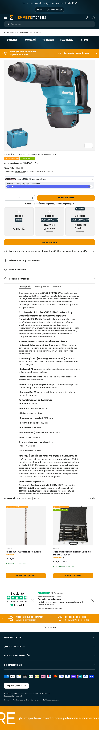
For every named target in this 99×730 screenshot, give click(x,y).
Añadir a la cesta (66, 198)
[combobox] (49, 24)
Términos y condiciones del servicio (26, 700)
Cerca (6, 700)
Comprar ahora (49, 242)
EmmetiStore (14, 694)
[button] (93, 17)
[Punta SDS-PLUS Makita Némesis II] (26, 525)
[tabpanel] (49, 393)
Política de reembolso (51, 700)
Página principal (10, 32)
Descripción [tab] (25, 286)
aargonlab (18, 696)
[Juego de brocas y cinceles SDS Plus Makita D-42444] (73, 525)
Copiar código (55, 9)
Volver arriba (49, 627)
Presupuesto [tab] (42, 286)
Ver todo (90, 498)
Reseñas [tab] (56, 286)
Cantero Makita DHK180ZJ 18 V (30, 32)
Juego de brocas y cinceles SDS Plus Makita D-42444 (72, 553)
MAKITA (7, 154)
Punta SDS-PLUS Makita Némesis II (23, 551)
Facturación (20, 171)
